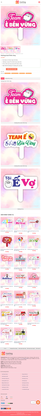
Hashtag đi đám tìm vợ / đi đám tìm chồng (6, 287)
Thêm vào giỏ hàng (11, 69)
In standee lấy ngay (25, 389)
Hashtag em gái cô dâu (31, 304)
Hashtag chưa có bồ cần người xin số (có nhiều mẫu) (6, 324)
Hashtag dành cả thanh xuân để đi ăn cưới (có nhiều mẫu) (20, 268)
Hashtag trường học (5, 378)
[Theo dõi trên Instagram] (3, 408)
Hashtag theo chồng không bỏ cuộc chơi (6, 305)
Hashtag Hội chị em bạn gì (18, 286)
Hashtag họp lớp (5, 376)
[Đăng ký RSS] (8, 408)
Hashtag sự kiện (25, 376)
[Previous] (3, 26)
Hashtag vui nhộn (28, 73)
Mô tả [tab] (3, 78)
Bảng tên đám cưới (5, 382)
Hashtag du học (25, 378)
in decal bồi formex (5, 389)
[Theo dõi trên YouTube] (10, 408)
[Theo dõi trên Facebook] (1, 408)
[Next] (38, 26)
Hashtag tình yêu (22, 73)
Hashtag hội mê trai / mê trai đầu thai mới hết (20, 231)
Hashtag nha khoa (25, 382)
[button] (1, 2)
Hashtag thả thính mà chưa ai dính (33, 267)
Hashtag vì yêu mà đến (18, 323)
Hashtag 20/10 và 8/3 (19, 53)
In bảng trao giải (25, 387)
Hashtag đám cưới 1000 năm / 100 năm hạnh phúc (20, 250)
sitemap (29, 414)
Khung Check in (25, 374)
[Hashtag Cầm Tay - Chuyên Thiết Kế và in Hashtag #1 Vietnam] (20, 2)
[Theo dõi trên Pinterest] (7, 408)
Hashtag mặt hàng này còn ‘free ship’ (33, 231)
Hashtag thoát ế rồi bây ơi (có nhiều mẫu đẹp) (6, 250)
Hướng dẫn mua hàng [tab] (8, 78)
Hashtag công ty (5, 374)
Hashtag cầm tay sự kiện (9, 53)
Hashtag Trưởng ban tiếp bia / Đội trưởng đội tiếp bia (20, 342)
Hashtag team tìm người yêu (5, 267)
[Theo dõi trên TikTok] (5, 408)
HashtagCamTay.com (23, 414)
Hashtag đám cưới (7, 73)
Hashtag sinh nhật (5, 387)
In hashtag (23, 358)
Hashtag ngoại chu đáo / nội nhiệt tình (20, 305)
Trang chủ (2, 53)
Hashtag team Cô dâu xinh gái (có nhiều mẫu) (6, 342)
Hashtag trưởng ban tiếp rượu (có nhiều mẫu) (33, 324)
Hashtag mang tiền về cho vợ (32, 249)
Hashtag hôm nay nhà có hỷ (32, 286)
